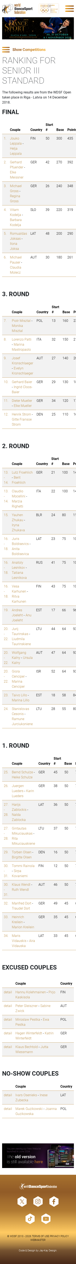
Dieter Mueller (22, 400)
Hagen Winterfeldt (28, 1033)
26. (6, 785)
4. (5, 209)
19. (6, 610)
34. (6, 935)
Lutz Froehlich (22, 472)
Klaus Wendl (21, 884)
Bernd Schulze (22, 772)
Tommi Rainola (23, 865)
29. (6, 852)
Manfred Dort (21, 903)
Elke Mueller (23, 405)
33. (6, 917)
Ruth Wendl (20, 889)
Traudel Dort (21, 908)
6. (5, 257)
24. (6, 708)
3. (5, 186)
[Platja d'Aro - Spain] (38, 28)
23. (6, 695)
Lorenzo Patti (21, 339)
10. (6, 382)
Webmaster (38, 1239)
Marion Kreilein (23, 927)
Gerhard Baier (22, 382)
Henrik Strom (21, 414)
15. (6, 515)
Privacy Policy (59, 1236)
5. (5, 233)
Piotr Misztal (21, 320)
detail (8, 992)
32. (6, 903)
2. (5, 162)
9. (5, 358)
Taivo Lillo (19, 695)
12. (6, 414)
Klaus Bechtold (26, 1046)
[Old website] (38, 1155)
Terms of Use (40, 1236)
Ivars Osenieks (26, 1095)
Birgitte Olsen (22, 857)
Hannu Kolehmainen (30, 992)
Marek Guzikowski (29, 1108)
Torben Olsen (21, 852)
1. (5, 138)
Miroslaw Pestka (27, 1019)
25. (6, 772)
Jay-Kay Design (48, 1250)
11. (6, 400)
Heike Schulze (22, 777)
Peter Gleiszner (26, 1005)
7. (5, 320)
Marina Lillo (20, 700)
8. (5, 339)
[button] (38, 49)
